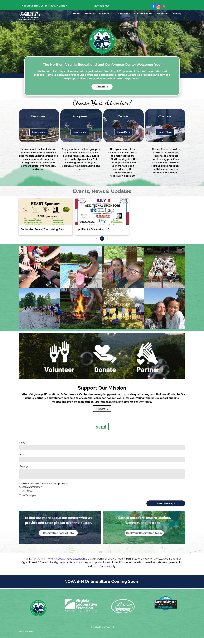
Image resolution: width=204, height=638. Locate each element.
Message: (24, 466)
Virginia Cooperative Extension (66, 558)
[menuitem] (76, 13)
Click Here (102, 86)
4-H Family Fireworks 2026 (93, 229)
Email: (22, 454)
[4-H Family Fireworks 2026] (102, 212)
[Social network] (164, 7)
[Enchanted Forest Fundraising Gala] (45, 212)
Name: (22, 442)
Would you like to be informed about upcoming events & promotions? (43, 485)
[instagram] (158, 7)
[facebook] (153, 7)
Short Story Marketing (27, 631)
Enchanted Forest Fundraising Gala (42, 229)
